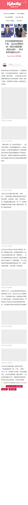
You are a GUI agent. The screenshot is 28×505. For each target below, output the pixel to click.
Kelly (11, 64)
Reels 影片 (19, 20)
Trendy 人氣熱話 (10, 20)
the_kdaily (24, 382)
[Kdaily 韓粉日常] (14, 5)
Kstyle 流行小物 (19, 17)
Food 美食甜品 (20, 13)
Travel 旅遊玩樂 (9, 17)
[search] (25, 1)
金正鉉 (4, 389)
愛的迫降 (12, 389)
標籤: (3, 386)
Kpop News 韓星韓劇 (9, 13)
